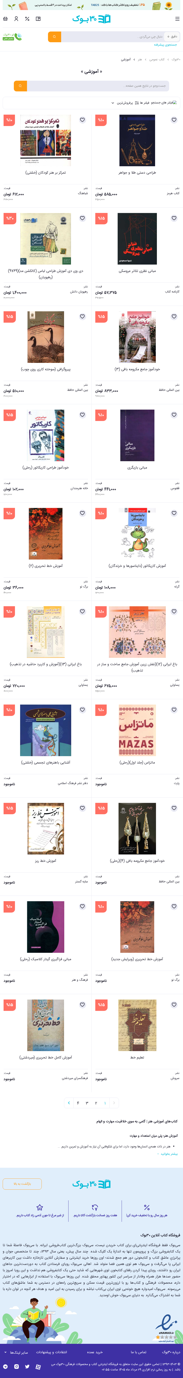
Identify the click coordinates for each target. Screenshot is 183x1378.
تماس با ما (138, 1352)
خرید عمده (95, 1352)
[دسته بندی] (177, 19)
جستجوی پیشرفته (165, 45)
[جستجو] (54, 37)
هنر (140, 59)
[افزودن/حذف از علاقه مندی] (174, 120)
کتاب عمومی (156, 59)
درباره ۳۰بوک (171, 1352)
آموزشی (126, 59)
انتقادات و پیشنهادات (51, 1352)
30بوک (176, 59)
